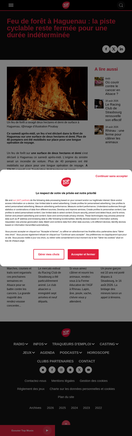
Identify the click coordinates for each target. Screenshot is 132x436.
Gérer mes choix (48, 254)
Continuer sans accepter (112, 176)
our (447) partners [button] (21, 200)
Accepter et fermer (83, 254)
